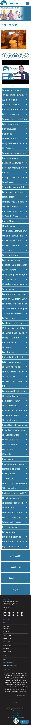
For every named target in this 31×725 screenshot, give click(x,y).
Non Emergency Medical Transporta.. (14, 390)
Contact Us (6, 656)
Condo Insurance (8, 507)
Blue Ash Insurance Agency (11, 497)
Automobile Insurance (9, 99)
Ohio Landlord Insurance (10, 434)
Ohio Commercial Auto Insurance (13, 332)
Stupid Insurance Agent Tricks (12, 235)
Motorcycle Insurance (9, 526)
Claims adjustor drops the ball (12, 502)
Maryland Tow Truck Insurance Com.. (14, 424)
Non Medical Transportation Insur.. (14, 323)
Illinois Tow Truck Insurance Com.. (14, 298)
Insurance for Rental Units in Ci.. (13, 356)
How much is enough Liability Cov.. (14, 293)
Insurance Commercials (10, 157)
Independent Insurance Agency (12, 162)
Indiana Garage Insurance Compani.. (14, 429)
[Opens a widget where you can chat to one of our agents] (24, 722)
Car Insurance (7, 250)
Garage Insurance (8, 289)
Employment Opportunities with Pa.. (14, 492)
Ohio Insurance (7, 347)
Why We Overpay (8, 148)
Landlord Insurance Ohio (10, 245)
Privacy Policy (15, 713)
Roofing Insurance (8, 318)
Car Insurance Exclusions (10, 255)
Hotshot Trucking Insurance (11, 361)
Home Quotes (6, 632)
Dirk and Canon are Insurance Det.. (14, 541)
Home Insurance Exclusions (11, 259)
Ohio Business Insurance (10, 395)
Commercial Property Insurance (13, 201)
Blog (4, 659)
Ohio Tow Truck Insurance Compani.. (14, 308)
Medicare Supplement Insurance (13, 463)
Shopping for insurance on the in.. (13, 187)
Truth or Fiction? (8, 478)
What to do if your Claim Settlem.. (14, 327)
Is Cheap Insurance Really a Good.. (14, 177)
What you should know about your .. (14, 143)
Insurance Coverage (9, 128)
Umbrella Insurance (8, 182)
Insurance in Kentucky (9, 342)
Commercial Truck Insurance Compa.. (14, 119)
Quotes (15, 555)
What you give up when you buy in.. (14, 274)
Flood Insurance (7, 458)
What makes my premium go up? (13, 284)
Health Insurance (8, 352)
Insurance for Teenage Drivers (12, 211)
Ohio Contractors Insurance (11, 366)
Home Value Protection (10, 444)
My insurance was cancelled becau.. (14, 264)
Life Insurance (7, 133)
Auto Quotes (6, 628)
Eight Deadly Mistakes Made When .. (14, 167)
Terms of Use (15, 715)
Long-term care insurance (11, 468)
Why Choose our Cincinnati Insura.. (14, 230)
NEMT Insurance (8, 386)
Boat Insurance (7, 449)
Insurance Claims (8, 221)
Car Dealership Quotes (8, 642)
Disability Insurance (9, 473)
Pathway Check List (9, 269)
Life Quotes (6, 648)
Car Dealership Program (10, 216)
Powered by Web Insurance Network (15, 717)
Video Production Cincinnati (12, 512)
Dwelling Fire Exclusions (10, 337)
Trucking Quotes (7, 635)
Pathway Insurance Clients (11, 114)
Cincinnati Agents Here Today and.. (14, 483)
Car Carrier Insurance (9, 405)
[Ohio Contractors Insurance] (15, 13)
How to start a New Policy (11, 517)
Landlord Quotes (7, 645)
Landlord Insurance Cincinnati (12, 240)
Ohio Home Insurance (9, 420)
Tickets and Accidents (9, 488)
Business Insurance (8, 196)
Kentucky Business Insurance (12, 381)
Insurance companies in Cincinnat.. (14, 109)
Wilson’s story (7, 454)
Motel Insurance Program (11, 400)
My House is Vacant (9, 279)
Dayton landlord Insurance (11, 546)
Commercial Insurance (9, 138)
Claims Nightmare (8, 225)
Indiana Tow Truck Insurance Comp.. (14, 410)
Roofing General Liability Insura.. (13, 191)
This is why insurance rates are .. (13, 313)
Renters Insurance (8, 531)
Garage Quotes (7, 638)
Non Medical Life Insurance (11, 536)
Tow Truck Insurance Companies (13, 94)
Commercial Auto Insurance (11, 89)
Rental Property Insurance (11, 415)
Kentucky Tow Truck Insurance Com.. (14, 303)
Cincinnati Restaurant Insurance (13, 371)
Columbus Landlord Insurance (12, 522)
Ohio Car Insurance (8, 376)
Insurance (5, 172)
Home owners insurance (10, 123)
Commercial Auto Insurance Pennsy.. (14, 153)
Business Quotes (7, 651)
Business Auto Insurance (10, 104)
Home (4, 623)
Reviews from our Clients (11, 439)
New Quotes (6, 626)
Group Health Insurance (10, 206)
